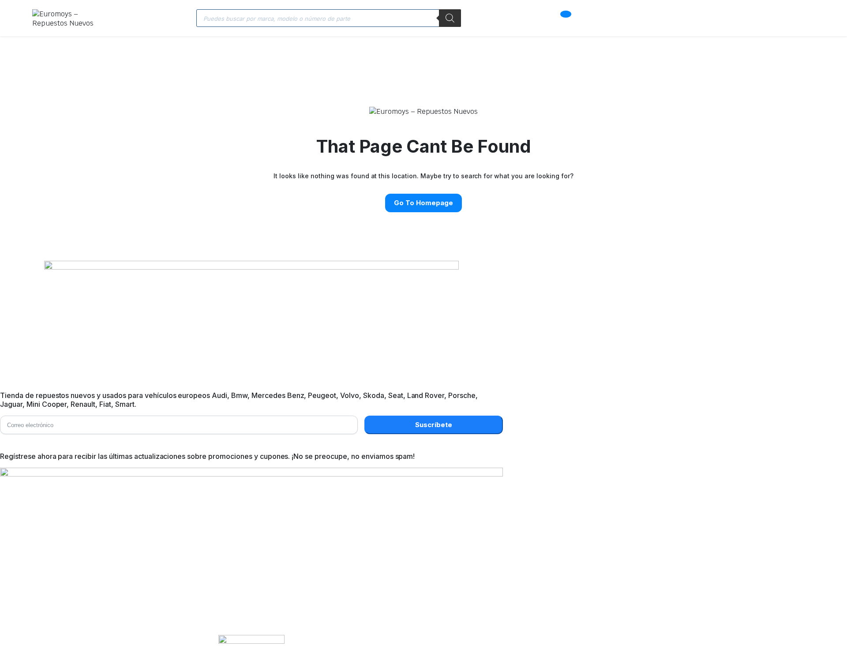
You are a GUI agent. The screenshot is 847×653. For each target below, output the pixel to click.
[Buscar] (450, 18)
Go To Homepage (423, 203)
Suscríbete (433, 424)
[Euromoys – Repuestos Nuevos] (68, 18)
